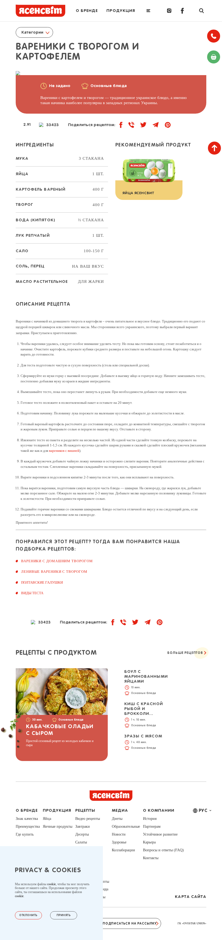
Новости (119, 834)
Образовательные (126, 826)
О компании (159, 810)
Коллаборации (123, 850)
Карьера (149, 842)
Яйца (47, 819)
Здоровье (119, 842)
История (149, 819)
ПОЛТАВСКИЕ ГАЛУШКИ (42, 582)
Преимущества (28, 826)
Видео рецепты (87, 819)
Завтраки (82, 826)
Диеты (117, 819)
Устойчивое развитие (160, 834)
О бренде (87, 11)
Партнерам (152, 826)
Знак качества (27, 819)
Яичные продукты (57, 826)
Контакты (150, 858)
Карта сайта (190, 897)
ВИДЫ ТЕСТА (32, 593)
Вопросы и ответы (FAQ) (163, 850)
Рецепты (85, 810)
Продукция (120, 11)
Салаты (81, 842)
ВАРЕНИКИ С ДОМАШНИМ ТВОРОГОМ (57, 561)
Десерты (82, 834)
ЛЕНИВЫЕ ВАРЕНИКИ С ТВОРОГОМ (54, 572)
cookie (51, 884)
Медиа (120, 810)
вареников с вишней (64, 451)
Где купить (25, 834)
